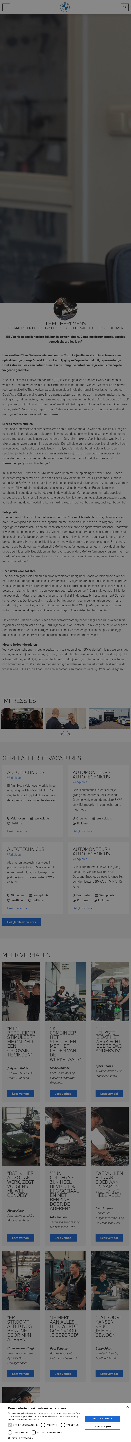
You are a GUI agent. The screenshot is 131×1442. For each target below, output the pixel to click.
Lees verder (34, 1419)
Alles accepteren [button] (102, 1418)
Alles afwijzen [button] (102, 1426)
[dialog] (65, 1422)
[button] (45, 1438)
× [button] (127, 1407)
